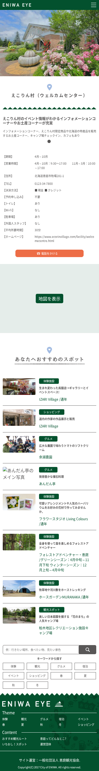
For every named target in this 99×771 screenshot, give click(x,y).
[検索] (87, 649)
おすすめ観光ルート (14, 738)
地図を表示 (49, 298)
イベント (13, 676)
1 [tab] (50, 142)
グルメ (61, 666)
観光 (37, 666)
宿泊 (85, 666)
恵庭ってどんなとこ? (53, 738)
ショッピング (37, 676)
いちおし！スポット (14, 744)
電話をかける (49, 253)
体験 (13, 666)
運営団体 (45, 744)
